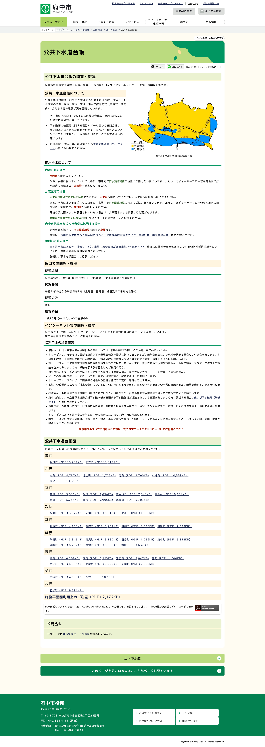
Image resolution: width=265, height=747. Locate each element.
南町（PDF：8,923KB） (98, 558)
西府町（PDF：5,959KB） (102, 526)
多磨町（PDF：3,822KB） (66, 513)
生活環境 (97, 30)
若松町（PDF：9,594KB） (67, 590)
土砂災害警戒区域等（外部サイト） (71, 246)
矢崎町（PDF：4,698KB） (66, 577)
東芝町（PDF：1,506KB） (138, 513)
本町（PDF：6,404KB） (137, 545)
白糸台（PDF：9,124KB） (172, 494)
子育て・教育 (106, 22)
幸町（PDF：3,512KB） (65, 494)
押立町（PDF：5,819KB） (103, 462)
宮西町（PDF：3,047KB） (132, 558)
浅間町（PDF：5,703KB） (133, 500)
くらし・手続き (53, 22)
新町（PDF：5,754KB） (65, 500)
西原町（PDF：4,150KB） (66, 526)
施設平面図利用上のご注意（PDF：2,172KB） (83, 597)
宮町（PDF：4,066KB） (168, 558)
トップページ (63, 30)
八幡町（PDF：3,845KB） (66, 539)
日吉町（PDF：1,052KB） (138, 539)
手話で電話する (211, 3)
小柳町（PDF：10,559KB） (170, 475)
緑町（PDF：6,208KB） (65, 558)
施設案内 (185, 22)
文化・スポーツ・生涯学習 (159, 22)
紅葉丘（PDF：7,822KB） (138, 564)
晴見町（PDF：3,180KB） (102, 539)
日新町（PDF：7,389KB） (174, 526)
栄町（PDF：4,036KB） (98, 494)
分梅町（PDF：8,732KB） (66, 545)
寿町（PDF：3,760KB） (134, 475)
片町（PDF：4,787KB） (65, 475)
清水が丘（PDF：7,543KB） (134, 494)
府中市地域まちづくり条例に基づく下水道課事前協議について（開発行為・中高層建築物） (115, 235)
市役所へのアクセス (150, 721)
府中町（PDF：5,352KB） (174, 539)
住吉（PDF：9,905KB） (98, 500)
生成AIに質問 (184, 11)
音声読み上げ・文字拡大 (170, 3)
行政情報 (211, 22)
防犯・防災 (132, 22)
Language (193, 3)
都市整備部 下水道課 (76, 634)
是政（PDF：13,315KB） (66, 481)
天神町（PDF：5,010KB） (102, 513)
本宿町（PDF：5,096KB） (102, 545)
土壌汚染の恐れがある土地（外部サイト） (119, 246)
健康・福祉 (80, 22)
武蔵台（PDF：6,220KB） (102, 564)
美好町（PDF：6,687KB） (66, 564)
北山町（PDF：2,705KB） (99, 475)
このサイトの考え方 (150, 713)
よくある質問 (213, 11)
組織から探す (190, 721)
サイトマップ (146, 3)
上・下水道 (111, 30)
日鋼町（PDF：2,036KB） (138, 526)
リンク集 (187, 713)
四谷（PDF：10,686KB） (102, 577)
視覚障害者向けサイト (123, 3)
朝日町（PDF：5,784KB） (66, 462)
